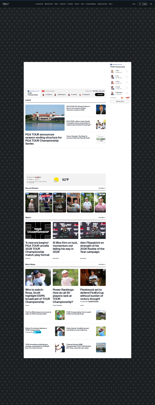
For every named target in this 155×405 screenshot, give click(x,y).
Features (28, 258)
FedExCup (63, 4)
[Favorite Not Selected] (127, 71)
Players (77, 4)
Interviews (56, 258)
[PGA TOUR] (6, 4)
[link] (45, 125)
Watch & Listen (49, 4)
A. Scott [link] (117, 87)
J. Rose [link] (117, 81)
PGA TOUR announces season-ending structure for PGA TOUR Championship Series (43, 139)
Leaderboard (39, 4)
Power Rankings (57, 305)
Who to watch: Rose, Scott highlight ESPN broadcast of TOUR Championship (37, 296)
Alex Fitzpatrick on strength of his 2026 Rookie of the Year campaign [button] (92, 247)
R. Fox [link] (117, 76)
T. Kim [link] (117, 70)
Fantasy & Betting (91, 4)
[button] (47, 94)
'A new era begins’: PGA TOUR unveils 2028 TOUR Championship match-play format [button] (37, 248)
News (56, 4)
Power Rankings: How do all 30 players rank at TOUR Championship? (63, 296)
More (111, 4)
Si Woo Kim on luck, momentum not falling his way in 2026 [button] (65, 247)
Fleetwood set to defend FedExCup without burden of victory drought (92, 294)
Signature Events (102, 4)
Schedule (70, 4)
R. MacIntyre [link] (119, 92)
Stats (82, 4)
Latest (27, 305)
